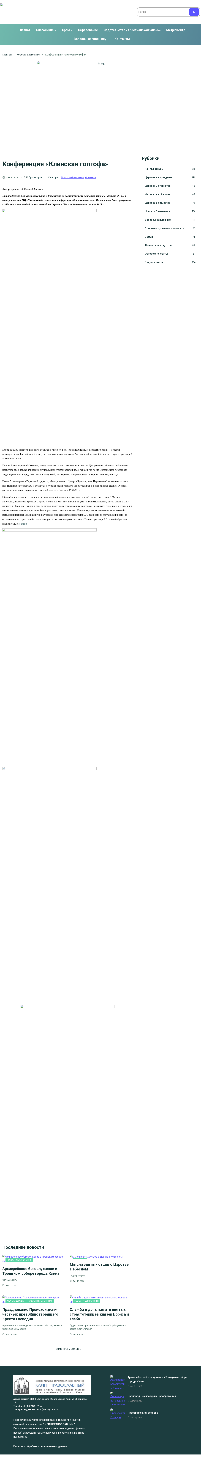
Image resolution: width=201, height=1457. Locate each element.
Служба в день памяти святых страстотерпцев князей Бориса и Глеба (99, 1314)
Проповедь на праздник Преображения (152, 1396)
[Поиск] (194, 12)
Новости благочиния (28, 54)
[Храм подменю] (71, 30)
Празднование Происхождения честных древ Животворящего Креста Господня (30, 1314)
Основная (90, 177)
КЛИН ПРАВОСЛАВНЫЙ (59, 1424)
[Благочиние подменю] (55, 30)
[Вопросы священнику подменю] (108, 39)
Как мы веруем (15, 1301)
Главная (24, 30)
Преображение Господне (143, 1412)
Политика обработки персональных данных (40, 1446)
